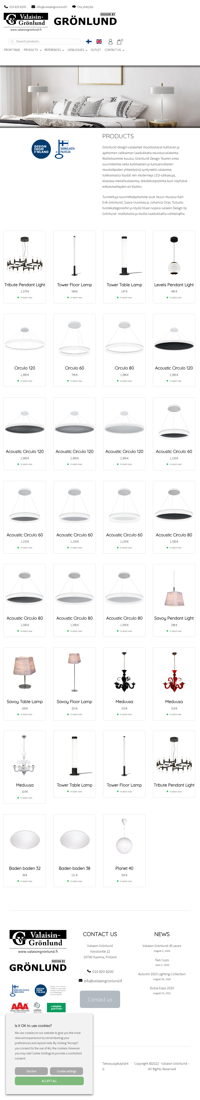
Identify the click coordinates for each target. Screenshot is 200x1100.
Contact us (100, 999)
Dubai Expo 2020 (162, 988)
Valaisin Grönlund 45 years (162, 945)
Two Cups (162, 960)
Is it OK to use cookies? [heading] (33, 1025)
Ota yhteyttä (85, 7)
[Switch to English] (99, 41)
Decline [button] (31, 1071)
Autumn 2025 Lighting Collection (162, 974)
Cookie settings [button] (66, 1071)
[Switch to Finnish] (89, 41)
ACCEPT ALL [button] (49, 1081)
